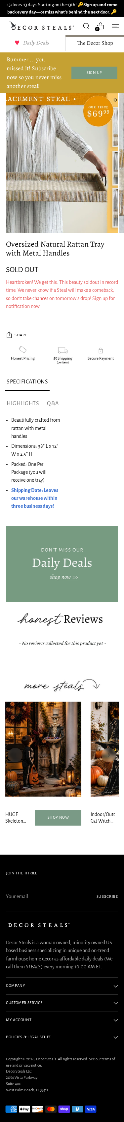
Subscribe (107, 897)
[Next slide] (109, 755)
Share (21, 335)
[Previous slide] (15, 755)
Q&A (53, 404)
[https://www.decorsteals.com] (62, 564)
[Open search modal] (86, 26)
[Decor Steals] (42, 26)
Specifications (27, 382)
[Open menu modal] (114, 26)
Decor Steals (46, 1059)
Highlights (23, 404)
